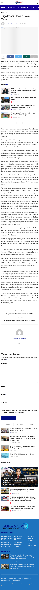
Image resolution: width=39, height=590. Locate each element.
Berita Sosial (18, 542)
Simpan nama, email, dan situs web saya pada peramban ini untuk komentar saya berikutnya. (20, 411)
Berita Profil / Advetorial (18, 539)
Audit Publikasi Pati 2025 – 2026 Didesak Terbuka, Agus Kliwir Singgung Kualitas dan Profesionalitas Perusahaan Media (23, 498)
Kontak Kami (16, 580)
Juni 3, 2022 (23, 24)
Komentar (5, 363)
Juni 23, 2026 (17, 101)
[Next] (21, 123)
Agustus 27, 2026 (17, 503)
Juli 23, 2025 (17, 117)
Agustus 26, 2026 (17, 510)
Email (3, 394)
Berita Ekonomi (23, 7)
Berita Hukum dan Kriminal (6, 539)
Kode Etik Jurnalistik (24, 578)
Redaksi (3, 578)
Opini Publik (30, 536)
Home (3, 7)
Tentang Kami (12, 578)
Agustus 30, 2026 (10, 484)
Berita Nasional (6, 544)
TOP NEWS (30, 541)
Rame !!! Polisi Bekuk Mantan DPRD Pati (22, 454)
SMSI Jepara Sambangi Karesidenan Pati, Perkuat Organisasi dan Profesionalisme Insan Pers (23, 90)
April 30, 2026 (17, 109)
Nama (3, 386)
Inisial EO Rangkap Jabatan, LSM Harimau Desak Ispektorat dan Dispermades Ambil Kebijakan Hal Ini (22, 438)
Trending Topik (31, 545)
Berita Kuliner (5, 542)
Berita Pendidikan (6, 547)
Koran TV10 (17, 544)
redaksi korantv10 (12, 24)
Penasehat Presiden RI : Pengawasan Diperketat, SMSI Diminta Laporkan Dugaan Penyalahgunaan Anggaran (18, 480)
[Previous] (18, 123)
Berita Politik (18, 536)
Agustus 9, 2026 (15, 94)
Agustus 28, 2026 (17, 493)
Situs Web (4, 402)
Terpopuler (30, 538)
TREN (7, 12)
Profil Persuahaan (5, 580)
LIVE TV (16, 547)
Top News (11, 7)
